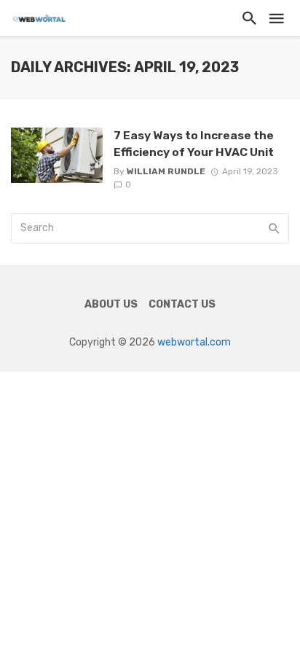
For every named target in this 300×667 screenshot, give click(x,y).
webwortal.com (194, 342)
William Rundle (166, 171)
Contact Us (182, 304)
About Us (111, 304)
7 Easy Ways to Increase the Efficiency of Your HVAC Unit (194, 143)
